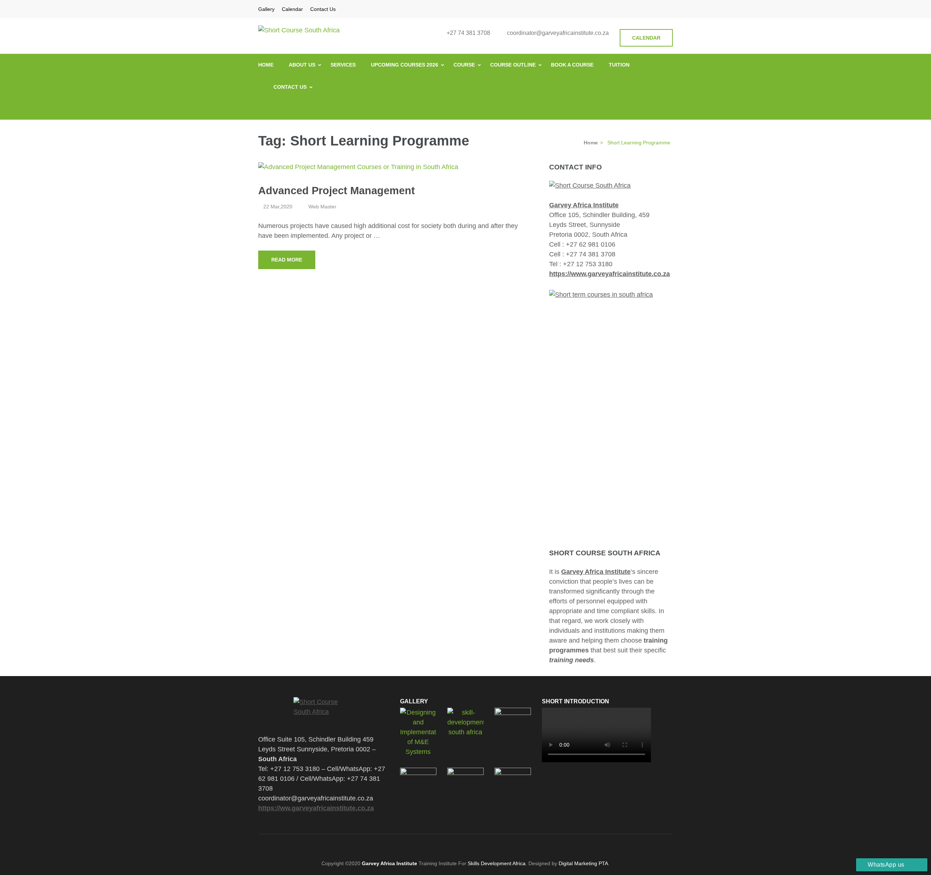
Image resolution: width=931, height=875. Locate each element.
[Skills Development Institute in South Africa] (323, 711)
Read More (286, 260)
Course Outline (513, 65)
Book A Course (572, 65)
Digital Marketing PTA (583, 863)
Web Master (322, 206)
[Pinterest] (652, 9)
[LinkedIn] (661, 9)
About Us (302, 65)
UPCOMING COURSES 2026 (404, 65)
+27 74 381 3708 (468, 33)
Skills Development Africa (497, 863)
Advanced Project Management (336, 190)
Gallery (266, 9)
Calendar (292, 9)
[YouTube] (670, 9)
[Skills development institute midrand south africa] (590, 185)
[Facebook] (633, 9)
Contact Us (323, 9)
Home (265, 65)
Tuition (619, 65)
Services (343, 65)
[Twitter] (642, 9)
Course (464, 65)
